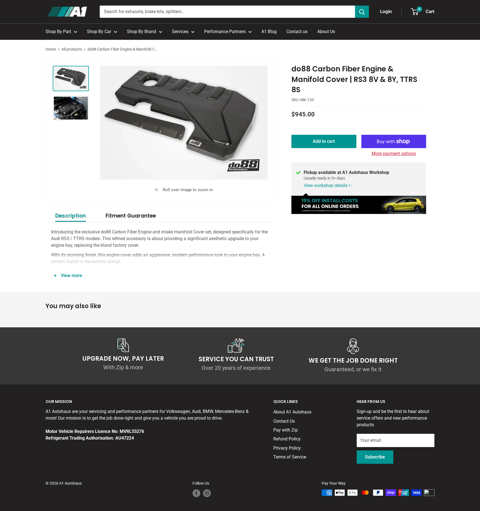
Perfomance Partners (225, 31)
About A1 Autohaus (292, 412)
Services (180, 31)
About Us (326, 31)
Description (70, 216)
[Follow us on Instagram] (207, 493)
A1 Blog (269, 31)
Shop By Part (58, 31)
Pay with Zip (285, 430)
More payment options (394, 153)
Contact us (297, 31)
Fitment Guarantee (131, 216)
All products (71, 49)
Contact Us (284, 421)
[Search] (362, 12)
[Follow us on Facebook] (196, 493)
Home (51, 49)
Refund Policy (287, 439)
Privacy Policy (287, 448)
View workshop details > (327, 185)
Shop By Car (99, 31)
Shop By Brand (141, 31)
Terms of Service (289, 457)
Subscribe (375, 457)
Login (386, 11)
